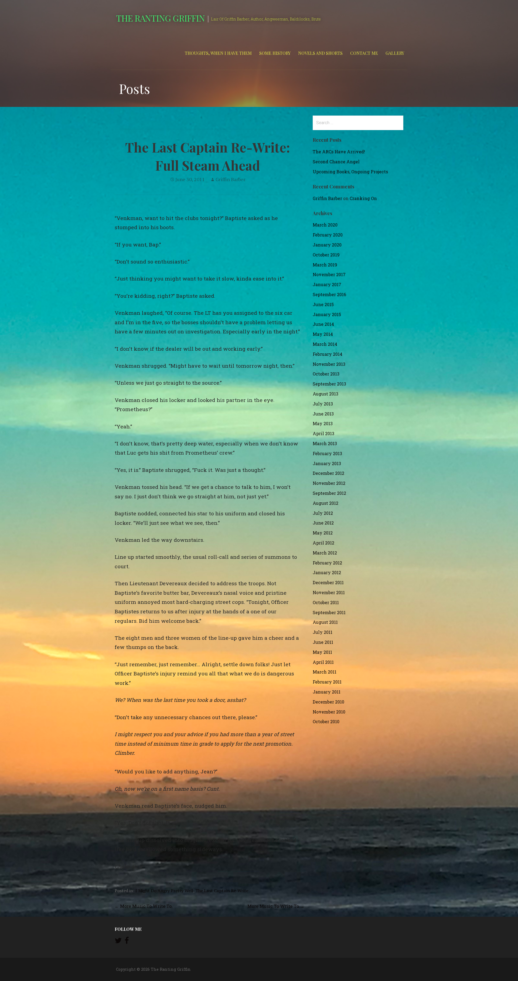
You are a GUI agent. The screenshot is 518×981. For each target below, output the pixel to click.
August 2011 (325, 622)
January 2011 (326, 692)
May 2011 (322, 652)
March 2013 (325, 443)
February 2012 (327, 563)
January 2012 (327, 572)
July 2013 (323, 404)
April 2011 (323, 662)
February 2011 (327, 682)
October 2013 (326, 374)
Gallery (395, 53)
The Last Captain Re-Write (221, 891)
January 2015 (327, 314)
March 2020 (325, 225)
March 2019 (325, 265)
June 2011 (323, 642)
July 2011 (322, 632)
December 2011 (328, 582)
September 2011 (329, 612)
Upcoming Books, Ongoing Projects (350, 171)
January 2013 (327, 463)
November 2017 (329, 274)
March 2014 (325, 344)
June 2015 (323, 304)
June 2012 (323, 523)
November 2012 (329, 483)
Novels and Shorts (320, 53)
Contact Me (364, 53)
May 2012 (323, 533)
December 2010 (328, 702)
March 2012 (325, 553)
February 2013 (327, 453)
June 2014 (323, 324)
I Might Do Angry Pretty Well (164, 891)
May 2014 (323, 334)
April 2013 (323, 433)
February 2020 (328, 235)
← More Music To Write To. (144, 906)
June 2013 (323, 414)
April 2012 (323, 543)
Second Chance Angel (336, 161)
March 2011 (324, 672)
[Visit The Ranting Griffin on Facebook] (127, 941)
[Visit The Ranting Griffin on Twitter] (118, 941)
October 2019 (326, 255)
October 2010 (326, 721)
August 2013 (325, 394)
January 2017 (327, 284)
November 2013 (329, 364)
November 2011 (329, 592)
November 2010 (329, 712)
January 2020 (327, 245)
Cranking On (363, 198)
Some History (275, 53)
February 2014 (327, 354)
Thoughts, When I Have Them (218, 53)
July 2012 (323, 513)
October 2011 (326, 602)
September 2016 (329, 294)
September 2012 (329, 493)
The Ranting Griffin (160, 18)
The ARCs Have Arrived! (339, 151)
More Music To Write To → (275, 906)
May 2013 (323, 423)
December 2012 (328, 473)
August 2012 (325, 503)
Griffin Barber (230, 179)
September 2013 (329, 384)
